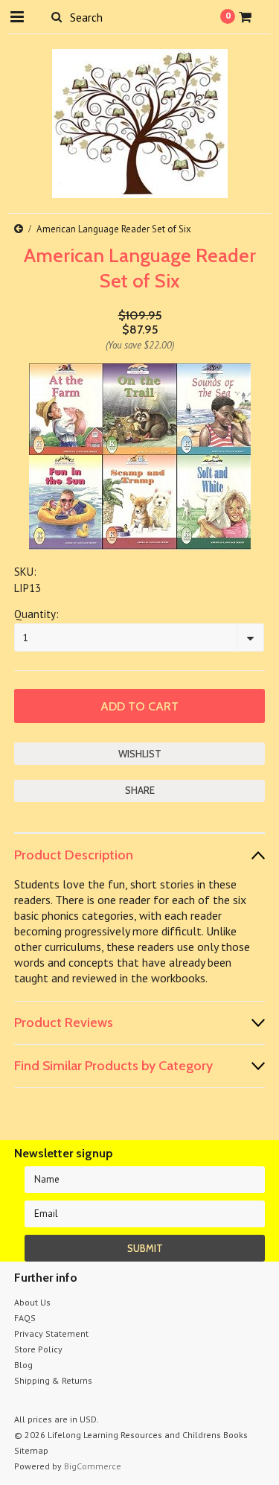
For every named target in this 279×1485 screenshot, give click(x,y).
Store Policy (38, 1349)
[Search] (57, 16)
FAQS (25, 1317)
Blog (23, 1364)
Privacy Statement (51, 1333)
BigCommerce (92, 1466)
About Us (32, 1302)
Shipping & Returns (53, 1380)
